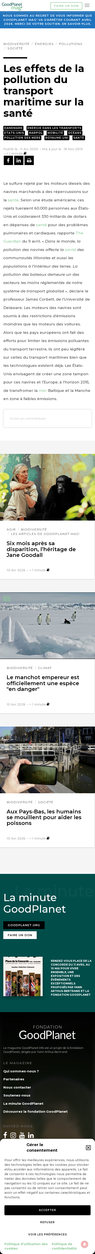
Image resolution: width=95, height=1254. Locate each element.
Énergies (44, 44)
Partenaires (13, 1079)
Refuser (47, 1222)
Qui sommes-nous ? (21, 1071)
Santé (78, 137)
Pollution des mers (22, 137)
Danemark (13, 128)
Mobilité (55, 132)
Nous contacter (17, 1087)
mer (43, 390)
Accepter (47, 1210)
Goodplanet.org (24, 925)
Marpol (36, 132)
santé (13, 200)
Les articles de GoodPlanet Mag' (45, 534)
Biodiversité (16, 44)
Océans (75, 132)
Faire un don (66, 6)
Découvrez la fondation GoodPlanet (35, 1111)
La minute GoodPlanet (23, 1103)
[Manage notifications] (84, 1244)
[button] (88, 1147)
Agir (11, 529)
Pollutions (70, 44)
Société (15, 48)
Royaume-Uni (56, 137)
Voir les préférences (47, 1234)
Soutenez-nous (16, 1095)
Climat (44, 668)
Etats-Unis (14, 132)
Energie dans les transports (54, 128)
